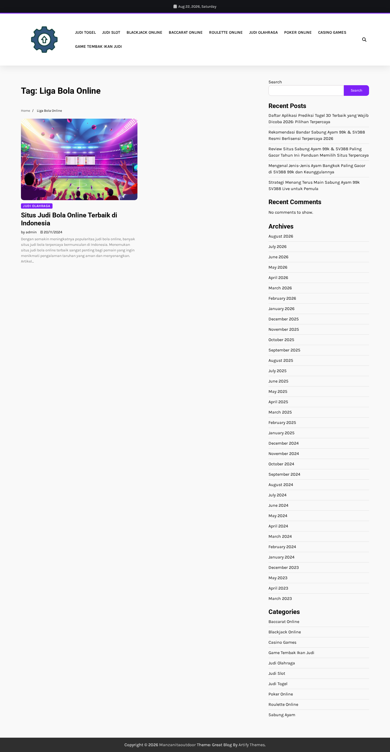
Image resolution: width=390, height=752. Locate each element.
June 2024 (278, 505)
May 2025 (277, 391)
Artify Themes (252, 744)
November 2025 (283, 329)
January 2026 (281, 308)
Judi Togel (85, 32)
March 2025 (280, 412)
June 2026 (278, 256)
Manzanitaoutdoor (177, 744)
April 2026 (278, 277)
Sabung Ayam (281, 714)
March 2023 (280, 598)
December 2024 (283, 443)
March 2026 (280, 287)
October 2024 (281, 463)
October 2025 (281, 339)
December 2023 (283, 567)
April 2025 (278, 401)
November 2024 (283, 453)
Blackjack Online (144, 32)
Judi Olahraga (263, 32)
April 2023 (278, 588)
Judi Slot (111, 32)
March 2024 (280, 536)
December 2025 (283, 318)
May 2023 (277, 577)
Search (275, 81)
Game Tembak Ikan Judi (98, 46)
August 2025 (280, 360)
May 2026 (277, 267)
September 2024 (284, 474)
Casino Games (332, 32)
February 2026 (282, 298)
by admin (29, 232)
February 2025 (282, 422)
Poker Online (298, 32)
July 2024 (277, 494)
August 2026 (280, 236)
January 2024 (281, 557)
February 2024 (282, 546)
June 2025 (278, 381)
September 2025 (284, 350)
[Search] (364, 39)
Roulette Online (226, 32)
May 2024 (277, 515)
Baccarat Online (186, 32)
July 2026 (277, 246)
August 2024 (280, 484)
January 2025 (281, 432)
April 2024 (278, 525)
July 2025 (277, 370)
